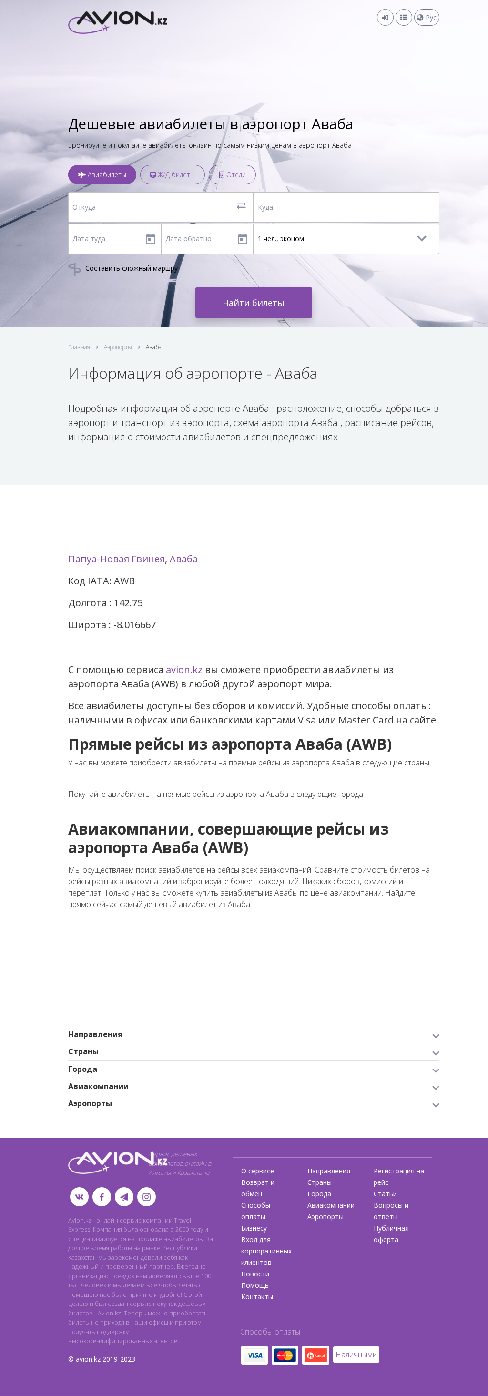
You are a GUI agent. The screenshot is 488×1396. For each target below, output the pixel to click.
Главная (79, 347)
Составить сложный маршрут (132, 268)
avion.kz (184, 669)
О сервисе (257, 1170)
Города (319, 1193)
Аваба (184, 558)
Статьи (385, 1193)
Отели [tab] (235, 174)
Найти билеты (254, 302)
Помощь (255, 1285)
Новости (255, 1273)
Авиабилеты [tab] (106, 174)
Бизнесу (254, 1228)
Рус (430, 17)
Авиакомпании (331, 1205)
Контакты (257, 1296)
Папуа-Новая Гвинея (116, 558)
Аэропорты (118, 347)
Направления (328, 1170)
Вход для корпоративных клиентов (266, 1251)
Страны (319, 1182)
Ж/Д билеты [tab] (175, 174)
